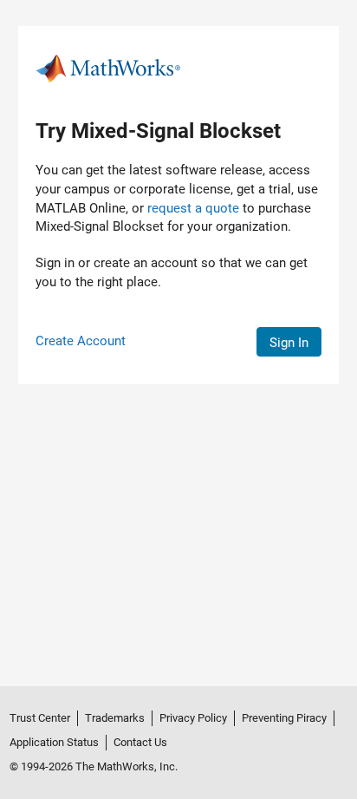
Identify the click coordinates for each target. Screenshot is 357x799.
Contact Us (140, 742)
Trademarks (115, 717)
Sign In (288, 342)
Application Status (54, 742)
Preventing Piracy (284, 717)
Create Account (81, 341)
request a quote (193, 208)
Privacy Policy (193, 717)
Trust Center (40, 717)
